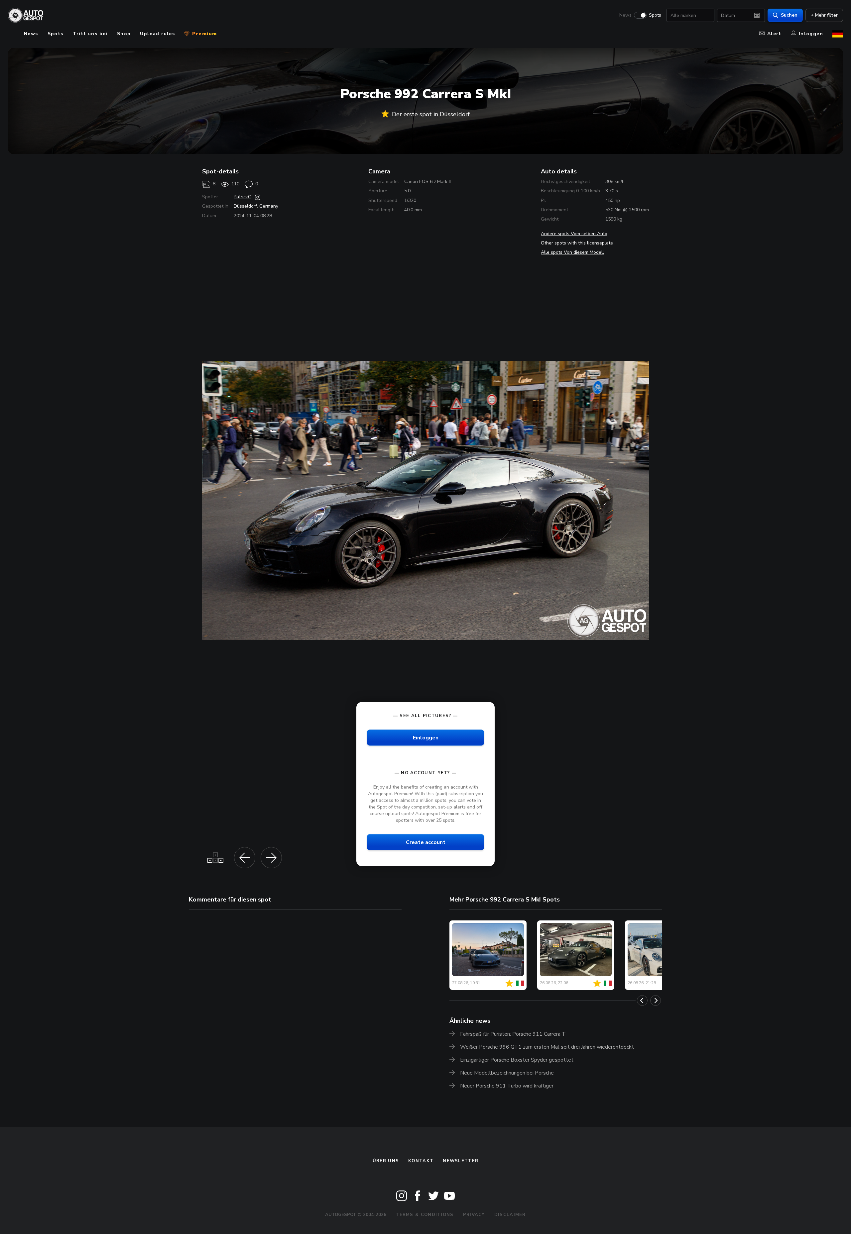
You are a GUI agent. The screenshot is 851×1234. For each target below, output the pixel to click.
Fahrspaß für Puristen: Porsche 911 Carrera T (513, 1034)
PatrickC (242, 197)
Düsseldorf (245, 206)
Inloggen (811, 34)
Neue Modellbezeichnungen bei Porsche (507, 1073)
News (625, 15)
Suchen (789, 15)
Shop (124, 34)
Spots (655, 15)
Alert (774, 34)
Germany (268, 206)
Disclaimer (510, 1215)
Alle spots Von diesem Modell (572, 252)
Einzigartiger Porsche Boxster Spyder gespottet (516, 1060)
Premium (203, 34)
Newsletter (460, 1161)
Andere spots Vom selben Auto (574, 234)
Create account (425, 842)
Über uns (386, 1161)
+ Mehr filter (824, 15)
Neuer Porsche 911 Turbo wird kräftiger (506, 1086)
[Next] (655, 1000)
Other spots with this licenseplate (577, 243)
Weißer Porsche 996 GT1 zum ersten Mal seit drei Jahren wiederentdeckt (547, 1047)
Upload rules (157, 34)
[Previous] (642, 1000)
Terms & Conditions (424, 1215)
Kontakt (420, 1161)
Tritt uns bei (90, 34)
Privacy (474, 1215)
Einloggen (425, 737)
